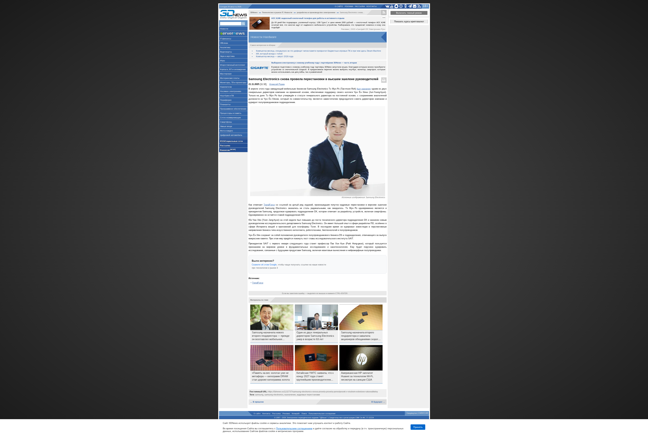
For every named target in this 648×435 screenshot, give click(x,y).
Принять (418, 427)
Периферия (226, 100)
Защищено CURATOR (417, 413)
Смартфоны (226, 122)
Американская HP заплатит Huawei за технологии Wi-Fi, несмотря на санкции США (357, 376)
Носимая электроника (230, 91)
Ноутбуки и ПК (227, 96)
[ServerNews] (233, 33)
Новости (224, 29)
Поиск (304, 414)
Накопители (226, 87)
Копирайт (296, 414)
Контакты (372, 6)
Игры (222, 61)
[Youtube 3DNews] (392, 6)
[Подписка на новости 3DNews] (414, 6)
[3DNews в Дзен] (401, 6)
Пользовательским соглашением (294, 428)
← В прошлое (257, 402)
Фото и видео (226, 131)
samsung (259, 395)
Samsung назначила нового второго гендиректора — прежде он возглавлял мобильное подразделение (270, 336)
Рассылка (360, 6)
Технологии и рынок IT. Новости (277, 12)
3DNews (254, 12)
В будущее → (378, 402)
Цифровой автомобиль (231, 135)
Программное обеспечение (233, 109)
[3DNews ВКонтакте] (387, 6)
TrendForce (269, 205)
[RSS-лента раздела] (384, 12)
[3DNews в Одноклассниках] (405, 6)
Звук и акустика (227, 56)
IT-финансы (225, 39)
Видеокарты (226, 52)
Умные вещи (226, 126)
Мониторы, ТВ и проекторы (233, 82)
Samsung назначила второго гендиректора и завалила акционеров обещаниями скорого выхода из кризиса (360, 336)
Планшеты (225, 104)
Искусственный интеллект (232, 65)
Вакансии (228, 150)
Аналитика (225, 47)
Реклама (349, 6)
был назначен (364, 89)
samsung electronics (273, 395)
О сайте (339, 6)
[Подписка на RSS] (419, 6)
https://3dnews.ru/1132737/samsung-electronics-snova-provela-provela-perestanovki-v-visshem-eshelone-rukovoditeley (323, 391)
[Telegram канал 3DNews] (410, 6)
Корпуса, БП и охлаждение (233, 69)
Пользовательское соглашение (322, 414)
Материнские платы (229, 78)
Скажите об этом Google (264, 264)
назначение (290, 395)
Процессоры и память (230, 113)
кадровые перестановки (308, 395)
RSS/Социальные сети (231, 141)
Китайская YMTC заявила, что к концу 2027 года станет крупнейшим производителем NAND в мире (315, 376)
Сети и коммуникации (230, 118)
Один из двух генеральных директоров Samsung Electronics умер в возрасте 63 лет (315, 336)
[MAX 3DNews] (396, 6)
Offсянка (224, 43)
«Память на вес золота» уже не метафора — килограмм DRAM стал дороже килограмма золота (271, 376)
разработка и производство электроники (316, 12)
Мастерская (226, 74)
